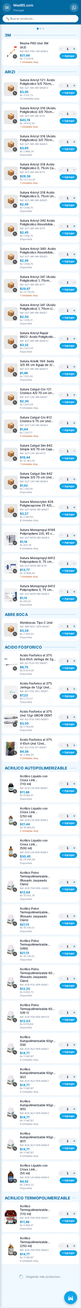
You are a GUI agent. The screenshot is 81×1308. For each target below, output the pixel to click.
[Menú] (7, 7)
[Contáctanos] (74, 7)
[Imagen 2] (40, 28)
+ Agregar (68, 56)
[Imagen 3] (43, 28)
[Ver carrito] (70, 1297)
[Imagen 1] (38, 29)
